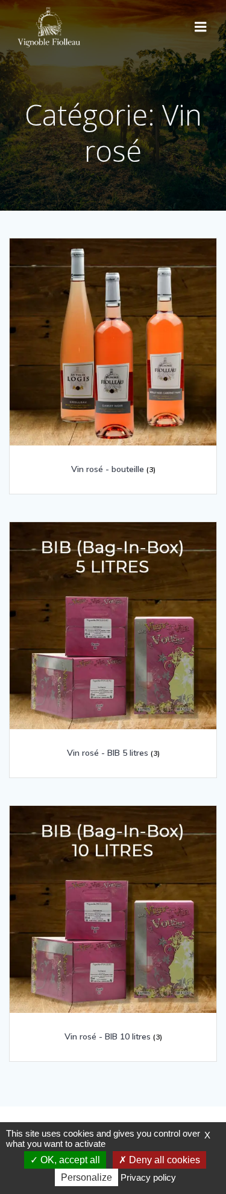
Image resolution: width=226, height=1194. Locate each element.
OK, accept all (69, 1160)
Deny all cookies (163, 1160)
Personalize (86, 1177)
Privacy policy (148, 1177)
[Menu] (200, 27)
